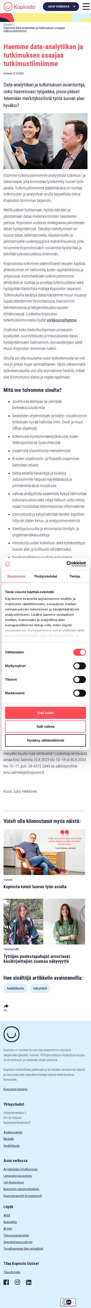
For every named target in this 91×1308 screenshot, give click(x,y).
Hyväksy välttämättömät (45, 740)
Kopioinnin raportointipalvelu (21, 1189)
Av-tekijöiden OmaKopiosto (21, 1169)
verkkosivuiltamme (62, 320)
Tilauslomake (12, 1272)
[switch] (79, 665)
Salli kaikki (45, 713)
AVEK (7, 1215)
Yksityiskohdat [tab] (45, 576)
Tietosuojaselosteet (16, 1235)
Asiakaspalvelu (13, 1132)
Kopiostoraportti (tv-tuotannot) (23, 1196)
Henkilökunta (12, 1145)
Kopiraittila (10, 1222)
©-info (8, 1228)
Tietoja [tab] (75, 576)
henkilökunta (15, 988)
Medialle (9, 1139)
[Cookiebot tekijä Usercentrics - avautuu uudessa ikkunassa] (66, 564)
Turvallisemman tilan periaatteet (23, 1248)
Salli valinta (45, 727)
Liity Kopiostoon (14, 1182)
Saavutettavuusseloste (18, 1242)
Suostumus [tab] (16, 576)
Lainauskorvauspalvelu (18, 1176)
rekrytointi (40, 988)
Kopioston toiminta (16, 1089)
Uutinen (8, 73)
